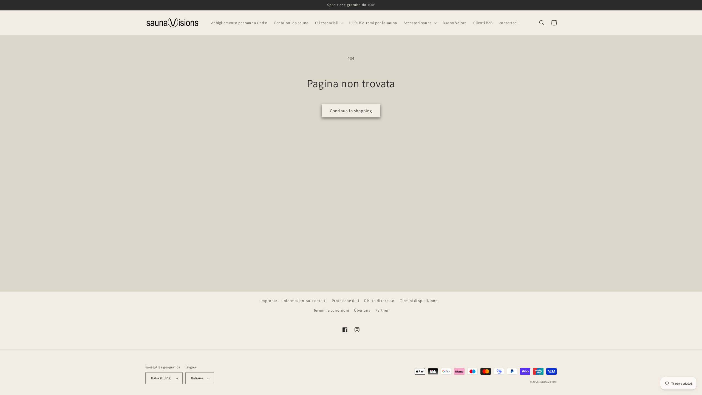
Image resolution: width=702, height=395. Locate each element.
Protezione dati (345, 300)
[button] (329, 23)
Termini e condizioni (331, 310)
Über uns (362, 310)
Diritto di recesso (379, 300)
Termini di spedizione (419, 300)
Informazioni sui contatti (304, 300)
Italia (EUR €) (161, 378)
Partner (382, 310)
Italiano (197, 378)
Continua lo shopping (351, 110)
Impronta (269, 300)
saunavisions (548, 381)
